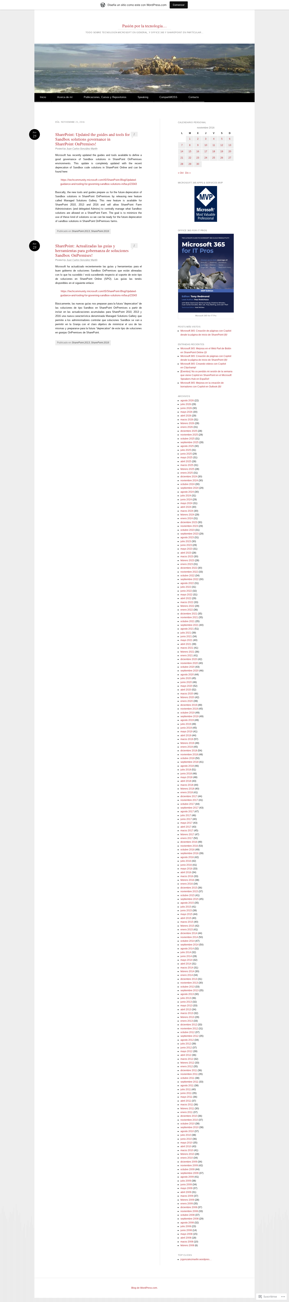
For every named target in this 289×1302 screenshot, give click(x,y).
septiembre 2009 (189, 1173)
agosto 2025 (187, 446)
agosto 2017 (187, 811)
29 (190, 164)
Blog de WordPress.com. (144, 1287)
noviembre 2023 (189, 526)
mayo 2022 (186, 594)
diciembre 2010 (188, 1116)
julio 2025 (185, 450)
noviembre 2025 (189, 434)
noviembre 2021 (189, 617)
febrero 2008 (187, 1245)
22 (190, 157)
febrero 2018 (187, 788)
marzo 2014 (186, 967)
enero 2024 (186, 518)
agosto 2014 (187, 948)
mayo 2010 (186, 1142)
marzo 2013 (186, 1013)
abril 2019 (185, 735)
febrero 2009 (187, 1199)
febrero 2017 (187, 834)
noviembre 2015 (189, 891)
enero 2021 (186, 655)
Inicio (43, 97)
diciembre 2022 (188, 568)
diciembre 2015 (188, 887)
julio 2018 (185, 769)
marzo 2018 (186, 785)
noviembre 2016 (189, 845)
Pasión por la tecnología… (144, 25)
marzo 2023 (186, 556)
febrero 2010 (187, 1154)
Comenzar (179, 4)
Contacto (194, 97)
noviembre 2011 (189, 1074)
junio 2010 (186, 1139)
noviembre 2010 (189, 1120)
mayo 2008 (186, 1234)
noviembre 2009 (189, 1165)
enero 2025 (186, 472)
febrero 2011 (187, 1108)
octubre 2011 (187, 1078)
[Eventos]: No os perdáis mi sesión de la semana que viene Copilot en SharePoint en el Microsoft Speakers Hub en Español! (206, 375)
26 (221, 157)
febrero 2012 (187, 1062)
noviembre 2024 (189, 480)
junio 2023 (186, 545)
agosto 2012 (187, 1040)
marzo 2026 (186, 419)
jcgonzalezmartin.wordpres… (196, 1259)
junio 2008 (186, 1230)
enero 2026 (186, 427)
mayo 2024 (186, 503)
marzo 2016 (186, 876)
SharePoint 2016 (100, 231)
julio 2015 (185, 906)
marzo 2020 (186, 693)
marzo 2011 (186, 1104)
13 (229, 145)
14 (181, 151)
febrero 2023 (187, 560)
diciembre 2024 (188, 476)
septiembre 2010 (189, 1127)
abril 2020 (185, 689)
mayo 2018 (186, 777)
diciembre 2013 (188, 979)
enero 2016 (186, 883)
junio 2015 (186, 910)
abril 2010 (185, 1146)
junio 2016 (186, 865)
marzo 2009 (186, 1196)
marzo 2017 (186, 830)
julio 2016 (185, 861)
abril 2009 (185, 1192)
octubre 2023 (187, 530)
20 (229, 151)
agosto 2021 (187, 628)
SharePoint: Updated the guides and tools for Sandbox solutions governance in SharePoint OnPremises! (92, 139)
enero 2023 (186, 564)
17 (205, 151)
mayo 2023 (186, 548)
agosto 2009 (187, 1176)
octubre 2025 (187, 438)
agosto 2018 (187, 766)
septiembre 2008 (189, 1218)
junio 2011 (186, 1093)
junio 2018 (186, 773)
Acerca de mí (65, 97)
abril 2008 (185, 1237)
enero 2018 (186, 792)
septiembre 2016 (189, 853)
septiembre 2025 (189, 442)
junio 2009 (186, 1184)
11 (214, 145)
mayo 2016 (186, 868)
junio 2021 (186, 636)
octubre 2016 (187, 849)
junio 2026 (186, 408)
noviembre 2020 (189, 663)
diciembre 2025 (188, 431)
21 (181, 157)
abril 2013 (185, 1009)
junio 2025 (186, 453)
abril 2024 (185, 507)
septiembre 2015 (189, 899)
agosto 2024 (187, 492)
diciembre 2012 (188, 1024)
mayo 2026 (186, 412)
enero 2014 (186, 975)
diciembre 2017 (188, 796)
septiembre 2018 (189, 762)
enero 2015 (186, 929)
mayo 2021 (186, 640)
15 (190, 151)
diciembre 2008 (188, 1207)
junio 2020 (186, 682)
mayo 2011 (186, 1097)
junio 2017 (186, 819)
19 (221, 151)
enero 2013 (186, 1021)
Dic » (188, 172)
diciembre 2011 (188, 1070)
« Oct (180, 172)
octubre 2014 (187, 941)
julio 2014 (185, 952)
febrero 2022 (187, 606)
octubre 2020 (187, 667)
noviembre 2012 (189, 1028)
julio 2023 (185, 541)
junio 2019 (186, 727)
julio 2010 (185, 1135)
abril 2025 (185, 461)
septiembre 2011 (189, 1081)
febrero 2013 (187, 1017)
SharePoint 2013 (81, 231)
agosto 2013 (187, 994)
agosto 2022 (187, 583)
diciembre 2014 (188, 933)
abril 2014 (185, 963)
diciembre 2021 (188, 613)
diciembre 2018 (188, 750)
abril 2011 (185, 1100)
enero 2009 (186, 1203)
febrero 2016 (187, 880)
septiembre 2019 (189, 716)
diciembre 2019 (188, 705)
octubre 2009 (187, 1169)
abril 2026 (185, 415)
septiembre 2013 (189, 990)
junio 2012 (186, 1047)
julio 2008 (185, 1226)
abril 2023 (185, 552)
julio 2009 (185, 1180)
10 (205, 145)
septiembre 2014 (189, 944)
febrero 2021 (187, 651)
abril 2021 (185, 644)
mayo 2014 (186, 960)
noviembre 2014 (189, 937)
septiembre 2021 (189, 625)
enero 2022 (186, 609)
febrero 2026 (187, 423)
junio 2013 (186, 1001)
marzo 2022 (186, 602)
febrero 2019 (187, 743)
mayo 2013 (186, 1005)
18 (213, 151)
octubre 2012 (187, 1032)
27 (229, 157)
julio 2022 (185, 587)
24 (205, 157)
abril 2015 (185, 918)
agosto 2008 (187, 1222)
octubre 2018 (187, 758)
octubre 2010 (187, 1123)
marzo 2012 (186, 1059)
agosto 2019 (187, 720)
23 (197, 157)
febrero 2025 (187, 469)
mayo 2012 (186, 1051)
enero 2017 (186, 838)
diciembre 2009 (188, 1161)
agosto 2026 (187, 400)
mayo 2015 (186, 914)
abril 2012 (185, 1055)
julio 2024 (185, 495)
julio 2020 (185, 678)
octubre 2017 (187, 804)
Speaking (143, 97)
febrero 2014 (187, 971)
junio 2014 (186, 956)
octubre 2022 (187, 575)
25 (213, 157)
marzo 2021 (186, 647)
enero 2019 (186, 746)
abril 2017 (185, 826)
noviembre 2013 (189, 982)
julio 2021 (185, 632)
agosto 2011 (187, 1085)
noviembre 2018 (189, 754)
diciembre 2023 (188, 522)
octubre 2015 (187, 895)
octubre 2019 (187, 712)
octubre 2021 (187, 621)
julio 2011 (185, 1089)
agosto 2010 (187, 1131)
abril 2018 (185, 781)
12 (221, 145)
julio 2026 (185, 404)
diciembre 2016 (188, 842)
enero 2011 (186, 1112)
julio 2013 (185, 998)
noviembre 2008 (189, 1211)
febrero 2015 (187, 925)
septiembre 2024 (189, 488)
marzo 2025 (186, 465)
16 (197, 151)
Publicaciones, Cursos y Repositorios (105, 97)
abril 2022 (185, 598)
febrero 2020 (187, 697)
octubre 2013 (187, 986)
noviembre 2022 (189, 571)
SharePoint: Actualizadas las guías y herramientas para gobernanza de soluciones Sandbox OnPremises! (92, 250)
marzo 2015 (186, 922)
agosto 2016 (187, 857)
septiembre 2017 (189, 807)
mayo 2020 (186, 686)
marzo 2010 (186, 1150)
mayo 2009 (186, 1188)
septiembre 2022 (189, 579)
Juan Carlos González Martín (82, 148)
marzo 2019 (186, 739)
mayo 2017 (186, 823)
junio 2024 (186, 499)
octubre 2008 (187, 1215)
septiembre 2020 (189, 670)
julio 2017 (185, 815)
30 (197, 164)
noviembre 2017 (189, 800)
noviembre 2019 (189, 708)
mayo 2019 (186, 731)
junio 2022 (186, 591)
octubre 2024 (187, 484)
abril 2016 (185, 872)
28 (181, 164)
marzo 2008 (186, 1241)
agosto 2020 (187, 674)
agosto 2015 (187, 902)
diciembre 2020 (188, 659)
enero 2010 (186, 1157)
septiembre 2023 (189, 533)
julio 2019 (185, 724)
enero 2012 (186, 1066)
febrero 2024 (187, 514)
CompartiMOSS (168, 97)
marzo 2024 (186, 511)
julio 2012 (185, 1043)
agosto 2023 (187, 537)
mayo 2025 (186, 457)
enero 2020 (186, 701)
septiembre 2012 (189, 1036)
